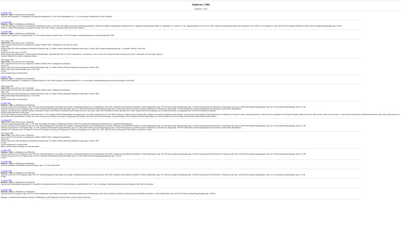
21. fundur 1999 (6, 22)
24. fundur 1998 (6, 171)
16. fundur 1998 (6, 190)
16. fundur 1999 (6, 120)
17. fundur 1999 (6, 31)
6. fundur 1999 (6, 103)
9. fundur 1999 (6, 77)
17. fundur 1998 (6, 180)
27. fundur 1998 (6, 161)
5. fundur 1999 (6, 150)
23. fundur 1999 (6, 13)
